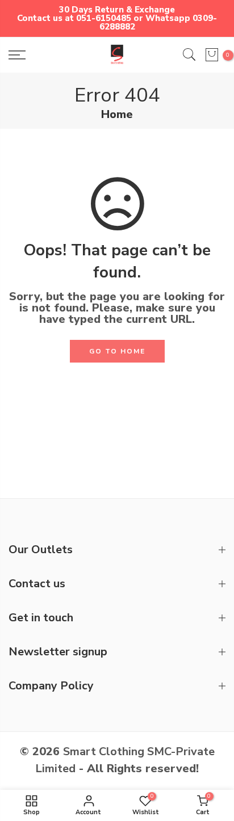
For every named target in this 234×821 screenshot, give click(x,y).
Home (117, 114)
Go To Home (117, 351)
